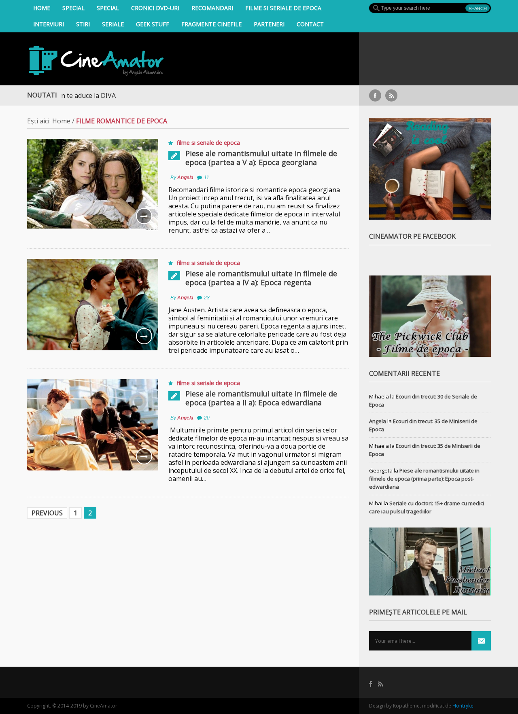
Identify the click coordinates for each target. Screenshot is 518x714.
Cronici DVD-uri (155, 8)
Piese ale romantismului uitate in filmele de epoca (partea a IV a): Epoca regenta (261, 278)
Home (41, 8)
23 (207, 298)
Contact (310, 24)
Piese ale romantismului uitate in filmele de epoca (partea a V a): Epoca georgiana (261, 158)
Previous (47, 512)
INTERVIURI (48, 24)
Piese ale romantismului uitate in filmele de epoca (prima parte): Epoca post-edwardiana (424, 478)
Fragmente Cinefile (211, 24)
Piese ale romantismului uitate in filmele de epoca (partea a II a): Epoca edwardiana (261, 398)
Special (73, 8)
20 (207, 418)
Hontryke (462, 705)
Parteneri (269, 24)
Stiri (83, 24)
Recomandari (212, 8)
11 (206, 177)
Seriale (113, 24)
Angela (185, 177)
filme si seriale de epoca (283, 8)
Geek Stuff (152, 24)
